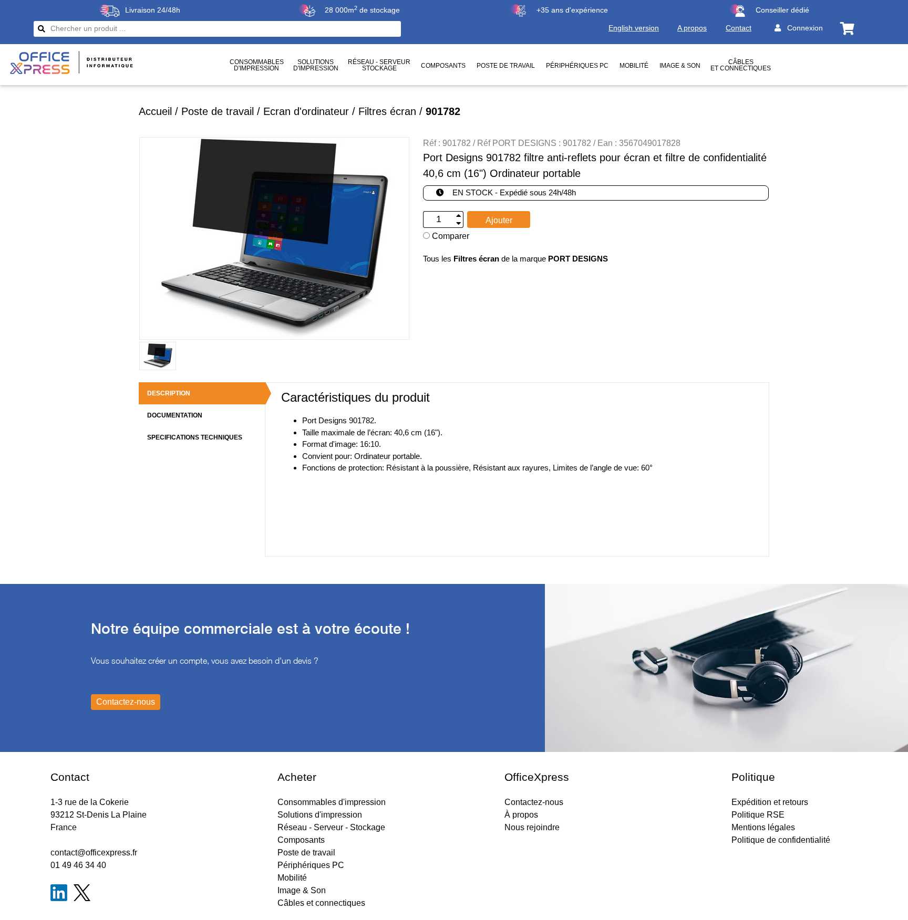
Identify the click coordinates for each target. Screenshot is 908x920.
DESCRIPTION (168, 393)
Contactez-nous (533, 802)
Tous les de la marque (515, 258)
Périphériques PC (577, 65)
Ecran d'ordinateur (306, 111)
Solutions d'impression (319, 814)
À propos (521, 814)
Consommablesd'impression (257, 65)
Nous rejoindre (532, 827)
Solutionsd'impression (315, 65)
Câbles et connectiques (740, 65)
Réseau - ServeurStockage (379, 65)
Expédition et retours (769, 802)
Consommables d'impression (331, 802)
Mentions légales (763, 827)
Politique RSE (758, 814)
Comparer (449, 236)
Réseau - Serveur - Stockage (331, 827)
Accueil (155, 111)
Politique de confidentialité (780, 839)
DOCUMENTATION (174, 415)
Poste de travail (506, 65)
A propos (692, 28)
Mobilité (634, 65)
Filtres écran (387, 111)
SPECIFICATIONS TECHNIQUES (194, 437)
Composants (443, 65)
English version (633, 28)
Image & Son (679, 65)
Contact (738, 28)
